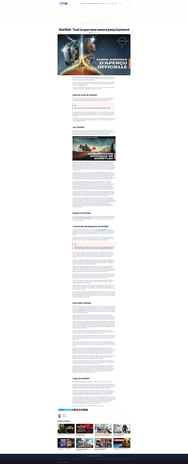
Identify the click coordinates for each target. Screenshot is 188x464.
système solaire (82, 310)
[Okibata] (63, 3)
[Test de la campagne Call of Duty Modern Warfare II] (66, 429)
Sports (112, 3)
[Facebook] (64, 416)
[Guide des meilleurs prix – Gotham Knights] (66, 443)
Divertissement (104, 3)
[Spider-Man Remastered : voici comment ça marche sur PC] (84, 429)
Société (116, 3)
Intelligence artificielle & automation (94, 3)
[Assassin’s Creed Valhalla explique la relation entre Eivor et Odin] (121, 429)
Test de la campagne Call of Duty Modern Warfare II (66, 434)
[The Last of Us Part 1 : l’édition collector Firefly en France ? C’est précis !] (103, 443)
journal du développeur (102, 229)
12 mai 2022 (107, 108)
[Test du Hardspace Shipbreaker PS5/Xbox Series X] (121, 443)
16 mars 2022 (110, 248)
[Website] (62, 416)
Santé (109, 3)
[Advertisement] (94, 14)
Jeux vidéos (90, 23)
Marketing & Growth (83, 3)
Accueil (81, 23)
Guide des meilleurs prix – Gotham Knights (64, 448)
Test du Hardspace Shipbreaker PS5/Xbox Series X (121, 448)
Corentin (92, 32)
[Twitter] (65, 416)
